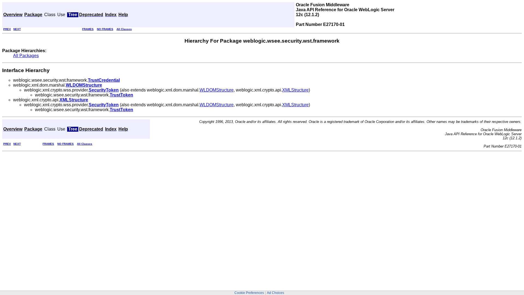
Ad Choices (275, 293)
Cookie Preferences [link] (249, 293)
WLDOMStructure (217, 90)
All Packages (26, 55)
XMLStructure (295, 90)
